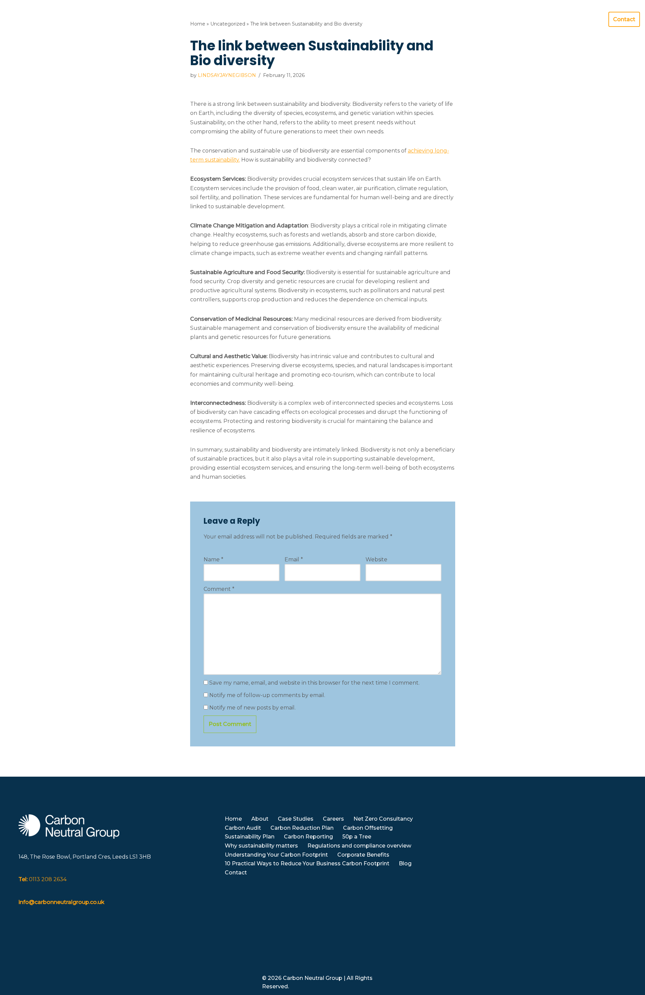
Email (294, 559)
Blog (593, 19)
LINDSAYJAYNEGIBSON (227, 75)
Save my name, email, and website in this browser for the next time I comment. (314, 683)
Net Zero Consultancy (383, 819)
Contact (624, 19)
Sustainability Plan (249, 836)
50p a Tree (356, 836)
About (259, 819)
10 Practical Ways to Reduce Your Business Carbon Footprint (307, 863)
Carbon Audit (243, 828)
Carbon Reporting (308, 836)
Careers (333, 819)
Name (213, 559)
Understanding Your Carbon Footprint (276, 855)
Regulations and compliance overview (359, 845)
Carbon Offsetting (368, 828)
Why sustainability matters (261, 845)
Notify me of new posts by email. (252, 707)
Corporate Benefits (363, 855)
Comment (219, 589)
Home (431, 19)
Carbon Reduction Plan (302, 828)
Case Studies (295, 819)
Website (376, 559)
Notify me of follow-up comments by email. (267, 695)
